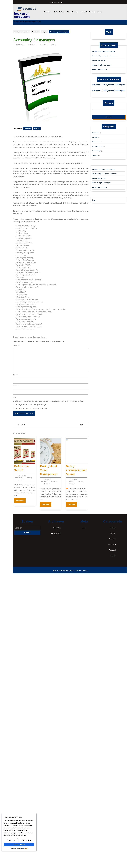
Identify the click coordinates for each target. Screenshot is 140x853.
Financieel (96, 142)
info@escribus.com (56, 2)
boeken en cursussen (22, 15)
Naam (15, 375)
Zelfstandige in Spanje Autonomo (104, 56)
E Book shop (59, 12)
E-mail (15, 386)
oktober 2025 (56, 528)
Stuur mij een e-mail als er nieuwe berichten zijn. (31, 408)
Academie (98, 12)
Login (94, 200)
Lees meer (21, 501)
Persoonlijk (96, 151)
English (44, 32)
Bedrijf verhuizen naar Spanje (76, 470)
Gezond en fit (97, 146)
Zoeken (109, 103)
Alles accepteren (19, 844)
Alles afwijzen (26, 840)
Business (35, 32)
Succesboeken (86, 12)
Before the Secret (99, 60)
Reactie (16, 345)
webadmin (31, 45)
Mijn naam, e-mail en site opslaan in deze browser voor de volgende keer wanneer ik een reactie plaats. (49, 401)
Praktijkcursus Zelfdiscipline (114, 85)
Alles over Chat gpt (99, 69)
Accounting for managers (101, 65)
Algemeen (48, 12)
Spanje (94, 155)
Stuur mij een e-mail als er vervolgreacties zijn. (30, 405)
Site (14, 397)
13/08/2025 (47, 479)
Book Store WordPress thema (63, 570)
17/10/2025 (19, 45)
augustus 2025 (56, 533)
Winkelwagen (72, 12)
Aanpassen (11, 840)
